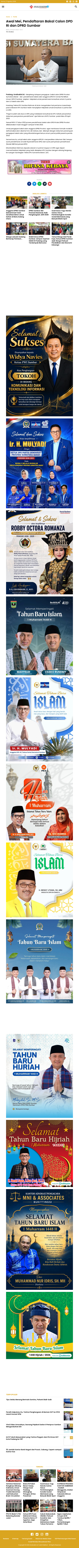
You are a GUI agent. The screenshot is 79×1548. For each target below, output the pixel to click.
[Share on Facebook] (29, 184)
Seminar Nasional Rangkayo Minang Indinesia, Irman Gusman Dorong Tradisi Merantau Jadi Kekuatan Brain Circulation (13, 1490)
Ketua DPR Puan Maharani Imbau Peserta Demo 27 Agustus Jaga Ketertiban (30, 1518)
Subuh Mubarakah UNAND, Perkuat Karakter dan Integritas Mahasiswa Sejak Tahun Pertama (47, 1519)
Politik (15, 17)
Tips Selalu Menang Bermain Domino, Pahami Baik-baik (29, 1400)
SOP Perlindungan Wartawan (65, 1539)
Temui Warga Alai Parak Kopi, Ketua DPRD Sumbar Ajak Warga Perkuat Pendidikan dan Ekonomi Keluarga (62, 241)
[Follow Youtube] (76, 1)
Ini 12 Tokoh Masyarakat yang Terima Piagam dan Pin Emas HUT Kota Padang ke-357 (32, 1438)
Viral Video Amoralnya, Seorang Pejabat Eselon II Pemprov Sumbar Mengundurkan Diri (33, 1426)
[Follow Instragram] (42, 1534)
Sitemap (15, 1539)
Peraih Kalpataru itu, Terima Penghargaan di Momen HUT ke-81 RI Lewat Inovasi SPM (33, 1413)
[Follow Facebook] (67, 1)
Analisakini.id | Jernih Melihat (39, 1545)
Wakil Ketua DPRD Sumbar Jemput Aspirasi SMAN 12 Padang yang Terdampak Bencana (39, 240)
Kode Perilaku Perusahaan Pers (39, 1542)
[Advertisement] (39, 270)
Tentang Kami (27, 1539)
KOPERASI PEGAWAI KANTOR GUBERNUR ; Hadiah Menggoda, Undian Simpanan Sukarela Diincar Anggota (65, 1490)
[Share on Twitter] (34, 184)
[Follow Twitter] (70, 1)
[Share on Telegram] (45, 184)
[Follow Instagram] (73, 1)
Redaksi (6, 1539)
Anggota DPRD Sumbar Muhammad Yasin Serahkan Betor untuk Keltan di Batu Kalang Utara (15, 215)
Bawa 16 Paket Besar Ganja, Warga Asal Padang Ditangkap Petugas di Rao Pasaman (29, 1490)
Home (8, 17)
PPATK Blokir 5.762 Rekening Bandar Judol (13, 1516)
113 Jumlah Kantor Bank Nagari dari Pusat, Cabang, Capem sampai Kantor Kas (33, 1451)
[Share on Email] (50, 184)
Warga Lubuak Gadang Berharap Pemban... (15, 238)
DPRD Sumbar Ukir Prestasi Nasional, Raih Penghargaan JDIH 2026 (39, 213)
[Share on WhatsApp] (39, 184)
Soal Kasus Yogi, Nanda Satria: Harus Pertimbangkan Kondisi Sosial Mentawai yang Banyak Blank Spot (61, 215)
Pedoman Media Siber (43, 1539)
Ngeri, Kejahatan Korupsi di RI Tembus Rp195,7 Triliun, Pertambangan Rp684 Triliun (64, 1519)
